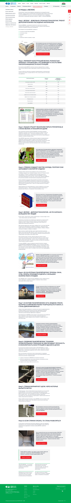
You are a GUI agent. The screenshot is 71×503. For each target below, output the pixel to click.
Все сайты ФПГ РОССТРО (10, 0)
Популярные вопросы (9, 9)
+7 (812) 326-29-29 (24, 0)
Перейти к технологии (41, 413)
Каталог (7, 6)
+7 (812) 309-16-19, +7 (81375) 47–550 (38, 0)
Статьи (28, 3)
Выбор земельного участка (10, 13)
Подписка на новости (61, 486)
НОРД (34, 491)
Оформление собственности (11, 24)
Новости (23, 3)
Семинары (46, 6)
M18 (64, 500)
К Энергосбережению (41, 205)
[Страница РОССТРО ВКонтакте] (62, 491)
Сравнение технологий (41, 265)
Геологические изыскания (10, 15)
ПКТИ (34, 492)
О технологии (12, 6)
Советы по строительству (37, 6)
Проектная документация (10, 17)
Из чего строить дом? (9, 11)
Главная (19, 3)
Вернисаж (35, 494)
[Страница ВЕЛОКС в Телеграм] (64, 491)
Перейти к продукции (41, 160)
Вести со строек (42, 3)
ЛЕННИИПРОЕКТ (36, 489)
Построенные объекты (27, 6)
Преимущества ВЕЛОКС (41, 334)
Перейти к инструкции (41, 379)
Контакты (36, 3)
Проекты (19, 6)
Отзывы (31, 3)
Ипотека (48, 3)
